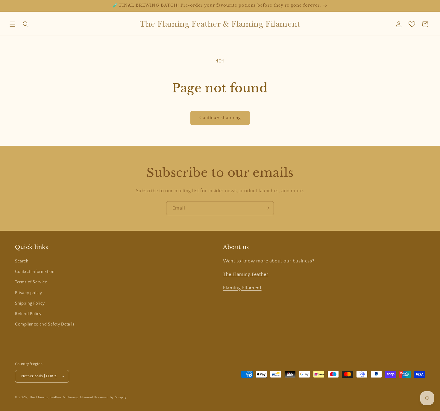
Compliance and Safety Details (44, 324)
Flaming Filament (242, 288)
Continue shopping (220, 117)
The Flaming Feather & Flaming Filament (61, 397)
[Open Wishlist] (411, 24)
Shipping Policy (30, 303)
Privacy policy (28, 293)
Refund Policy (28, 313)
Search (22, 261)
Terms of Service (31, 282)
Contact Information (34, 271)
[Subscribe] (267, 208)
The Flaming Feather (245, 274)
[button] (12, 24)
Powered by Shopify (110, 397)
